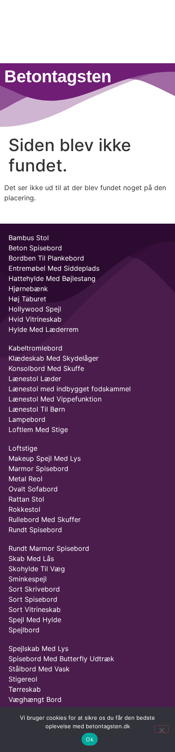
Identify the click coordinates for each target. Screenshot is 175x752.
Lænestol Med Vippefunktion (55, 399)
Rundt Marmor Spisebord (48, 548)
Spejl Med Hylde (34, 619)
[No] (161, 729)
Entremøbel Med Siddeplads (53, 268)
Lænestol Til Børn (36, 409)
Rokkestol (24, 509)
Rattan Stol (26, 499)
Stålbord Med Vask (39, 669)
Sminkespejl (27, 579)
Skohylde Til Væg (36, 568)
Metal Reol (25, 478)
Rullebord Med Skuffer (44, 519)
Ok (89, 739)
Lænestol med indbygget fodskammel (69, 388)
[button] (87, 101)
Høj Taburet (27, 299)
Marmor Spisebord (38, 468)
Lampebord (26, 419)
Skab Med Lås (31, 558)
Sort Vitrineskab (34, 609)
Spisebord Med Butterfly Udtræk (61, 658)
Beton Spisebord (35, 248)
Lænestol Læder (34, 378)
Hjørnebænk (28, 288)
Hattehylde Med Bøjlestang (52, 278)
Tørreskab (24, 689)
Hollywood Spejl (34, 309)
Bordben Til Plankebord (46, 258)
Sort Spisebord (32, 599)
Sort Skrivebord (34, 589)
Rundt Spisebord (35, 529)
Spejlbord (24, 630)
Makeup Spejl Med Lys (44, 458)
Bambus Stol (28, 237)
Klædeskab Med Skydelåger (53, 358)
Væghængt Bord (35, 699)
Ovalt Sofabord (33, 489)
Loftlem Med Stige (38, 429)
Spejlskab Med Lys (38, 648)
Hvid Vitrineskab (35, 319)
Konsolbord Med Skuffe (46, 368)
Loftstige (22, 448)
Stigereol (22, 679)
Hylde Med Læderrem (43, 329)
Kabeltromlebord (35, 348)
